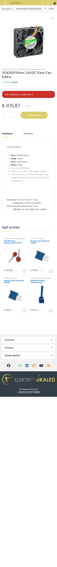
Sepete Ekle (36, 115)
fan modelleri (41, 209)
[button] (52, 18)
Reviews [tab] (28, 133)
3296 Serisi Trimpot (37, 238)
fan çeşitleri (30, 209)
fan (22, 209)
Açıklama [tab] (7, 133)
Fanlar (51, 9)
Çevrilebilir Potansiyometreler (14, 238)
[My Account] (48, 2)
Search (42, 2)
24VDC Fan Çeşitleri (9, 69)
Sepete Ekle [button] (23, 271)
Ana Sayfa (6, 9)
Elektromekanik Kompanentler (28, 9)
